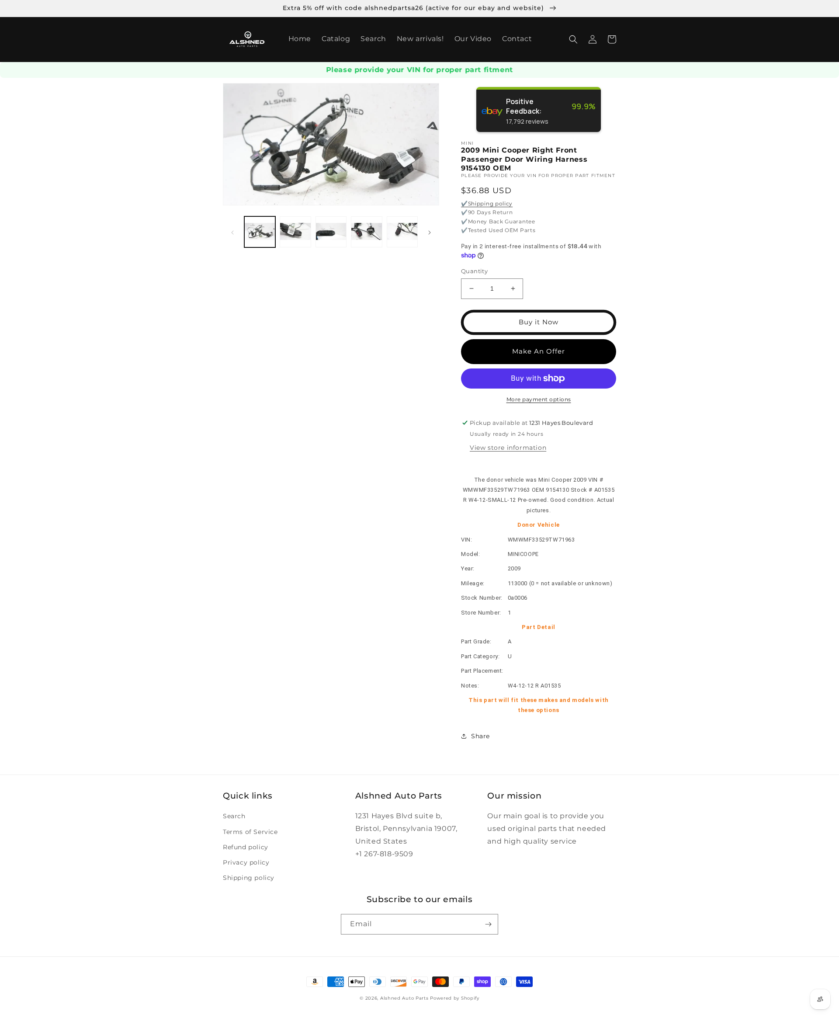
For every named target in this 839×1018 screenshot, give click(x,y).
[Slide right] (429, 232)
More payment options (538, 399)
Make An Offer (538, 351)
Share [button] (480, 736)
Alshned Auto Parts (404, 998)
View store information (508, 448)
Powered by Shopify (454, 998)
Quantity (474, 271)
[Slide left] (232, 232)
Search (234, 816)
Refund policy (245, 847)
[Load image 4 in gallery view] (366, 231)
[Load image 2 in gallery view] (295, 231)
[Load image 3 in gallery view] (331, 231)
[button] (573, 39)
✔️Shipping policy (487, 203)
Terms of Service (250, 832)
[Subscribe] (488, 924)
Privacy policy (246, 862)
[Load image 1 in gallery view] (259, 231)
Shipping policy (248, 878)
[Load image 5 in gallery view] (402, 231)
